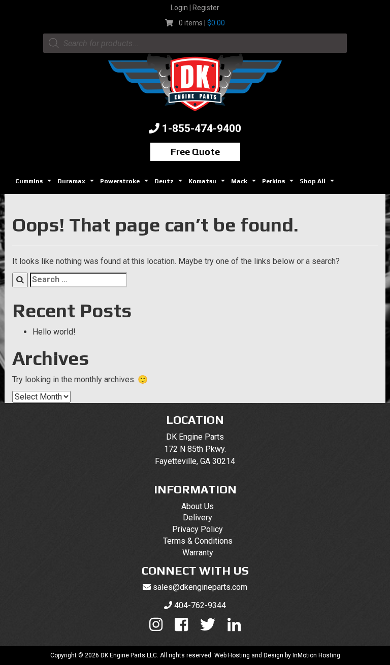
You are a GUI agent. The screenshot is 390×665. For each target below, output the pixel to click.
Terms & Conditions (198, 541)
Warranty (197, 552)
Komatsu (208, 184)
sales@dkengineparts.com (200, 587)
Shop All (318, 184)
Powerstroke (125, 184)
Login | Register (195, 8)
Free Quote (195, 151)
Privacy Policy (197, 529)
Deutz (169, 184)
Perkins (279, 184)
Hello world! (54, 332)
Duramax (76, 184)
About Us (197, 506)
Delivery (197, 517)
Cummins (34, 184)
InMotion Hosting (316, 655)
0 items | (202, 23)
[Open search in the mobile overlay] (195, 43)
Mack (244, 184)
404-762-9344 (200, 605)
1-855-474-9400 (201, 128)
